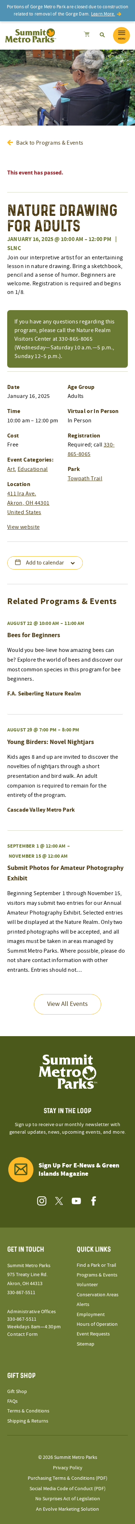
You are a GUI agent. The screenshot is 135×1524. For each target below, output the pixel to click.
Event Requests (93, 1334)
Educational (33, 469)
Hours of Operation (97, 1324)
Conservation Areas (97, 1295)
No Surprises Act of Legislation (67, 1499)
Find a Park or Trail (96, 1265)
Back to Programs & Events (49, 142)
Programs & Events (97, 1275)
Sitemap (85, 1344)
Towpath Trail (85, 478)
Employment (91, 1314)
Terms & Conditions (28, 1411)
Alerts (83, 1304)
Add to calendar (45, 562)
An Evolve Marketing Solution (67, 1509)
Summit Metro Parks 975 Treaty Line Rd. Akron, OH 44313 (28, 1274)
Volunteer (87, 1285)
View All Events (67, 1004)
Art (11, 469)
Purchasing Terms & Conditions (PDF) (67, 1478)
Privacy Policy (67, 1468)
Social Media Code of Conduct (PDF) (67, 1489)
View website (23, 527)
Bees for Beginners (33, 635)
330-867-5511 (21, 1292)
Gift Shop (17, 1391)
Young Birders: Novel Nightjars (50, 742)
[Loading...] (87, 35)
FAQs (12, 1401)
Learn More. (103, 14)
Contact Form (22, 1334)
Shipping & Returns (27, 1421)
